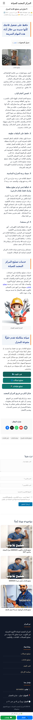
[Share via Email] (25, 428)
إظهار (15, 42)
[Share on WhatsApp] (16, 428)
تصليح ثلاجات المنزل (26, 438)
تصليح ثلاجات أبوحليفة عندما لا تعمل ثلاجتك (18, 610)
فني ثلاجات (6, 438)
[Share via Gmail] (21, 428)
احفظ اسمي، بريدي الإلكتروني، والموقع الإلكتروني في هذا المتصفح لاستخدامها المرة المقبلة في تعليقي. (15, 498)
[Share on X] (12, 428)
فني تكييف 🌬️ (17, 374)
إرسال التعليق (25, 504)
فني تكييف (27, 666)
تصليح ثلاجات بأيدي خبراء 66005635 (20, 581)
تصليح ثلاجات (26, 660)
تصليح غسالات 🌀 (17, 380)
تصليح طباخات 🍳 (16, 386)
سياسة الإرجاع (26, 672)
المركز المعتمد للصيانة (21, 3)
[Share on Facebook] (7, 428)
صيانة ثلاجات (14, 438)
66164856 (20, 689)
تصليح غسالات (26, 654)
